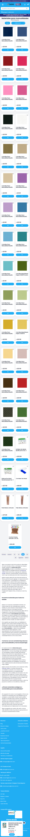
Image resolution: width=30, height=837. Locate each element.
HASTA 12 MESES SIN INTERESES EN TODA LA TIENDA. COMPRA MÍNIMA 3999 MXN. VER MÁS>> (15, 15)
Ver (8, 49)
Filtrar (7, 23)
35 (27, 554)
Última (26, 557)
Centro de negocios (7, 780)
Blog (2, 723)
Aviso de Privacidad (5, 751)
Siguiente (21, 557)
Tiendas (2, 733)
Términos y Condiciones (6, 755)
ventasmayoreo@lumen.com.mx (10, 786)
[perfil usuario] (25, 4)
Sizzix (8, 668)
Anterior (10, 554)
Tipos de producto (5, 740)
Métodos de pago (5, 753)
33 (18, 554)
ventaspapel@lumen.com (8, 761)
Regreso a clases (5, 796)
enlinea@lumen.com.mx (8, 769)
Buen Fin (3, 799)
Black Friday (3, 801)
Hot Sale (3, 794)
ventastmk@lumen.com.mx (9, 778)
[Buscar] (26, 8)
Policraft (4, 668)
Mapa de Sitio (4, 738)
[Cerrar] (29, 15)
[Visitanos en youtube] (24, 822)
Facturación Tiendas (23, 723)
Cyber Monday (4, 803)
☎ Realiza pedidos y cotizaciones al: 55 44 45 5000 (14, 1)
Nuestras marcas (5, 735)
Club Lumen (3, 728)
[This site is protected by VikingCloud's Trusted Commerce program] (18, 815)
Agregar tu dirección (8, 12)
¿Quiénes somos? (5, 731)
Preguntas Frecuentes (23, 726)
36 (15, 557)
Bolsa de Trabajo (5, 726)
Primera (4, 554)
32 (14, 554)
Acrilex (3, 573)
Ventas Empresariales (6, 743)
